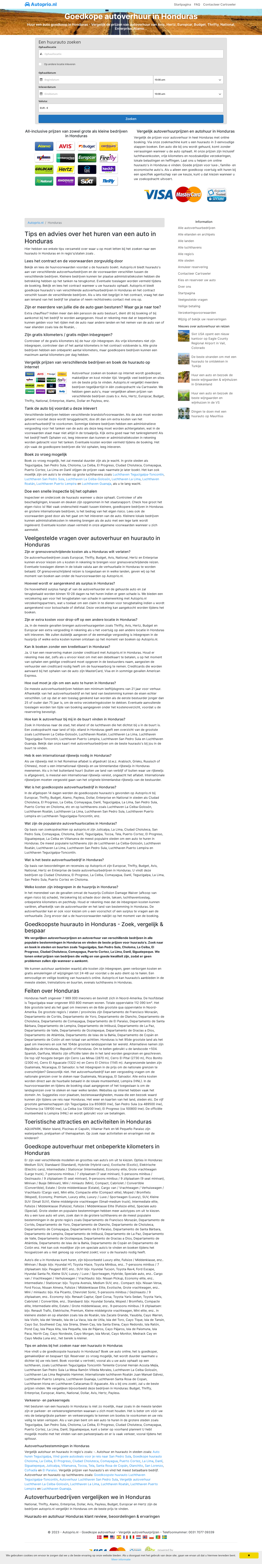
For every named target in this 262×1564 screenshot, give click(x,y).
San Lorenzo (154, 1465)
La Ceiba (45, 1461)
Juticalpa (52, 1465)
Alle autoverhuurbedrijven (196, 228)
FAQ (197, 4)
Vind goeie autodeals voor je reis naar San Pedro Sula (92, 1456)
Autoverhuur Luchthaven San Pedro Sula (88, 1479)
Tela (91, 1465)
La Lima (147, 1461)
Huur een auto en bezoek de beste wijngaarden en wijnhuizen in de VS (212, 397)
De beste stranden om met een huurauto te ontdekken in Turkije (213, 361)
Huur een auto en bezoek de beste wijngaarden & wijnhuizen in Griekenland (214, 379)
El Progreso (62, 1461)
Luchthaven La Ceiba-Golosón (88, 479)
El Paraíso (50, 1470)
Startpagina (182, 4)
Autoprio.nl (43, 4)
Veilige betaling (189, 306)
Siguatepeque (34, 1465)
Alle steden (186, 260)
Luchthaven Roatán (115, 1484)
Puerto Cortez (129, 1461)
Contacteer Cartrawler (219, 4)
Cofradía (31, 1470)
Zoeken (131, 119)
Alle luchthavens (190, 247)
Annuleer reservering (193, 267)
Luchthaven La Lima (126, 479)
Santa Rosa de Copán (112, 1465)
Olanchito (136, 1465)
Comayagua (109, 1461)
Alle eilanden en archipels (196, 234)
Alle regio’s (186, 254)
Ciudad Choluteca (86, 1461)
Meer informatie (121, 1559)
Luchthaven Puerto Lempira (56, 484)
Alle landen (186, 241)
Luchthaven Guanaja (96, 484)
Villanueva (68, 1465)
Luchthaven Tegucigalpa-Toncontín (138, 474)
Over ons (184, 286)
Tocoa (82, 1465)
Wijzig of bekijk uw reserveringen (202, 319)
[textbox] (131, 54)
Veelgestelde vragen (193, 299)
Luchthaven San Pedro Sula (44, 479)
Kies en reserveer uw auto (197, 280)
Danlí (158, 1461)
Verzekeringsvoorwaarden (197, 313)
